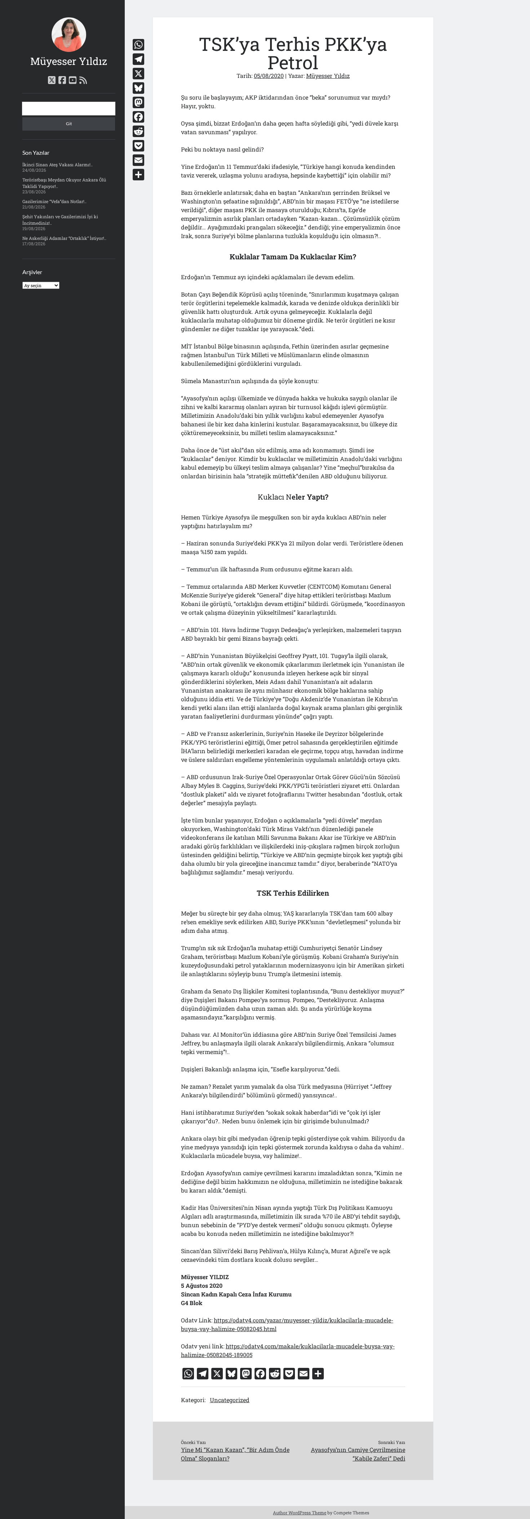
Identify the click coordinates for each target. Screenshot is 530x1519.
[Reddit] (138, 131)
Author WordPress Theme (299, 1512)
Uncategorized (229, 1400)
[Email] (138, 160)
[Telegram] (138, 59)
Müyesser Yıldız (68, 61)
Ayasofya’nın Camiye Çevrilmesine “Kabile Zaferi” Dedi (358, 1454)
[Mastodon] (138, 102)
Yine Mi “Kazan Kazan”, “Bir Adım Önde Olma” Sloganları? (235, 1454)
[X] (138, 73)
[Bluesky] (138, 88)
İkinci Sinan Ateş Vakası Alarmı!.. (57, 164)
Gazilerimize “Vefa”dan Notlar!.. (54, 201)
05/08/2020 (269, 75)
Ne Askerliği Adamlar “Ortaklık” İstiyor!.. (64, 238)
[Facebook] (138, 117)
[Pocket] (138, 146)
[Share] (138, 174)
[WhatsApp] (138, 45)
